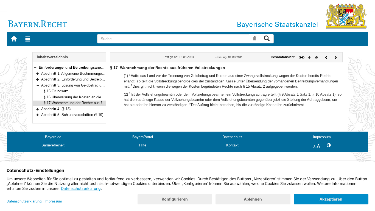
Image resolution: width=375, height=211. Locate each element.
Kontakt (232, 145)
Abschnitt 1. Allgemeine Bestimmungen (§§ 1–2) (79, 73)
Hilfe (142, 145)
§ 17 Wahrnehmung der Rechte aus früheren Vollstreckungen (92, 103)
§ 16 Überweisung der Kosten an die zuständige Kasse (87, 97)
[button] (35, 67)
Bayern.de (53, 137)
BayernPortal (142, 137)
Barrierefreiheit (53, 145)
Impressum (322, 137)
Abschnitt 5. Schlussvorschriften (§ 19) (72, 115)
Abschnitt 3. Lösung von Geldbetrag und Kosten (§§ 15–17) (88, 85)
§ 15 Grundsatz (56, 91)
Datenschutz (232, 137)
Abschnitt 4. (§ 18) (56, 109)
